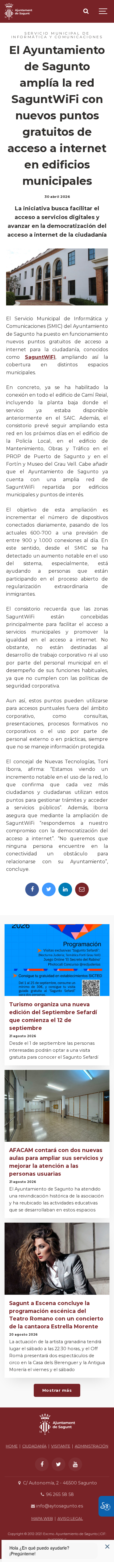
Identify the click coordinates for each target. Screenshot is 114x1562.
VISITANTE (60, 1446)
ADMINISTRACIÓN (91, 1446)
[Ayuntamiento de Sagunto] (18, 11)
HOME (12, 1446)
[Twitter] (49, 889)
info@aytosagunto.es (59, 1506)
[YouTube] (75, 1464)
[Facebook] (32, 889)
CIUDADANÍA (34, 1446)
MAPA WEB (42, 1518)
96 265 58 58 (59, 1494)
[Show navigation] (103, 11)
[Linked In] (65, 889)
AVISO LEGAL (70, 1518)
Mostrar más (57, 1390)
